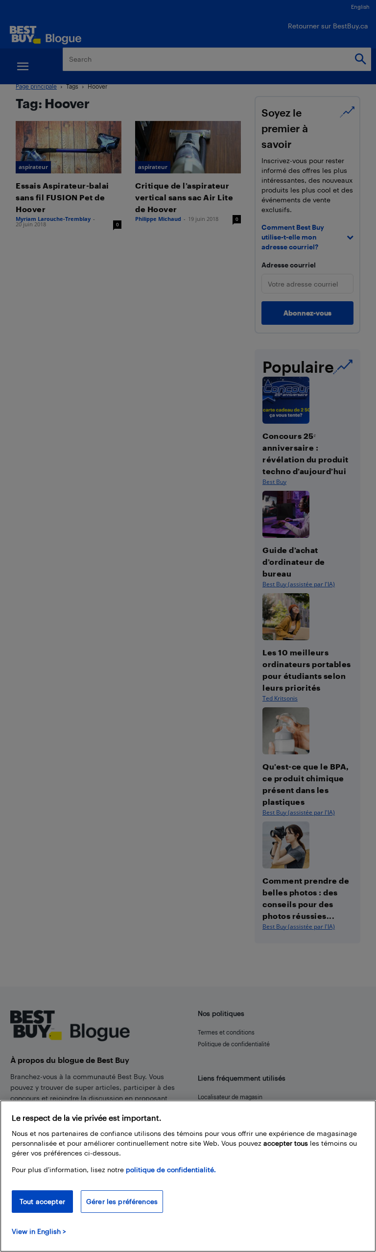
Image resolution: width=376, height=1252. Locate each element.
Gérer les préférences (122, 1201)
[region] (188, 1176)
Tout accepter (42, 1201)
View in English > (39, 1231)
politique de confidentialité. (171, 1169)
